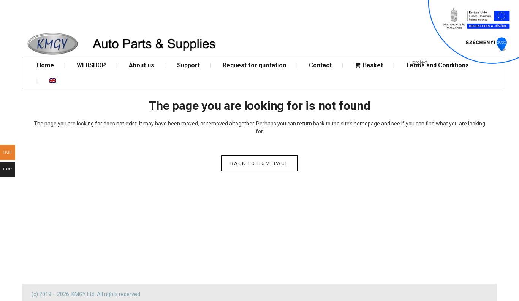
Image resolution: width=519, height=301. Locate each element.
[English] (52, 81)
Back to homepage (259, 163)
